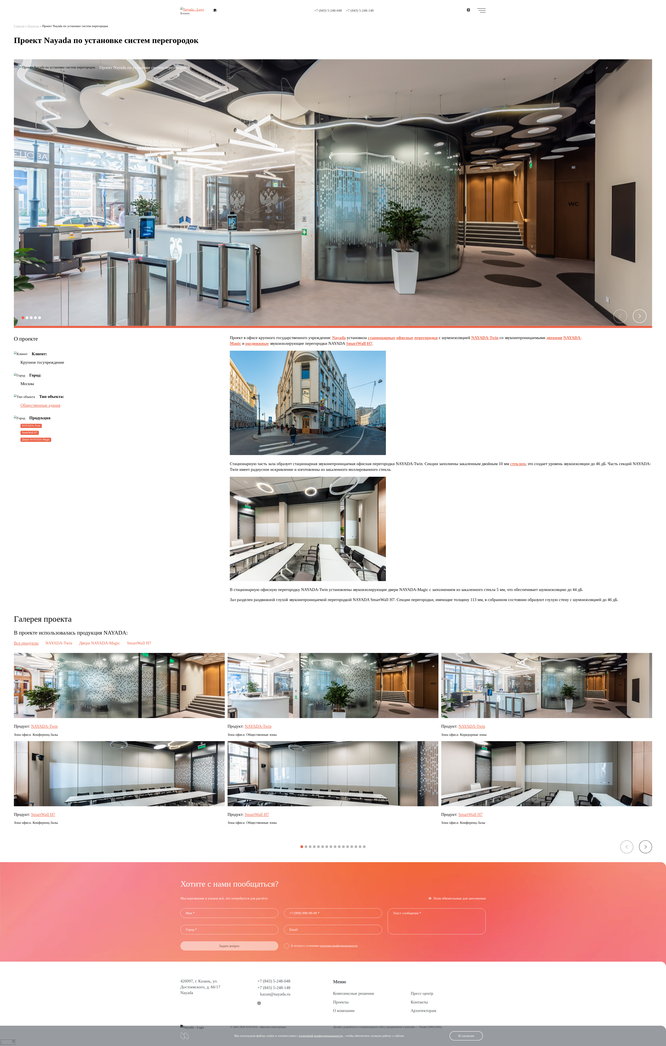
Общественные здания (40, 405)
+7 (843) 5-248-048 (328, 10)
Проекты (33, 26)
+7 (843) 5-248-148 (360, 10)
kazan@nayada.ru (275, 994)
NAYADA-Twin (31, 425)
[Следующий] (640, 316)
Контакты (419, 1002)
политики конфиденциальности (339, 945)
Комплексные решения (353, 993)
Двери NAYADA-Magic (36, 439)
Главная (19, 26)
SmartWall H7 (29, 432)
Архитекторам (423, 1010)
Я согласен (466, 1036)
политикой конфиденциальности (321, 1035)
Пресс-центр (422, 993)
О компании (344, 1010)
